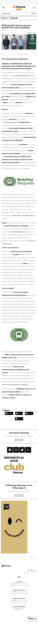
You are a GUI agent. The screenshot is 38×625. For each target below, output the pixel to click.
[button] (34, 7)
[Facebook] (10, 450)
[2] (14, 527)
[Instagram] (16, 450)
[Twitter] (22, 450)
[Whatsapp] (28, 450)
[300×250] (14, 465)
